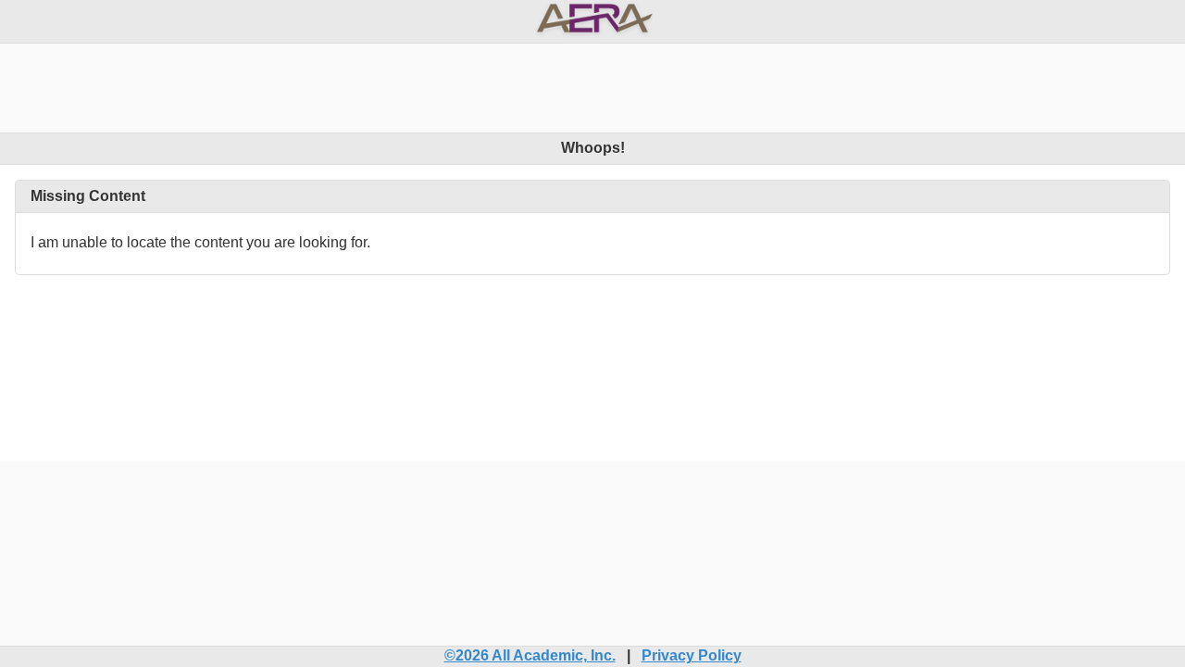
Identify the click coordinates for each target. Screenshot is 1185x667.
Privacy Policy (692, 655)
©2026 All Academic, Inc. (530, 655)
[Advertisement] (592, 85)
